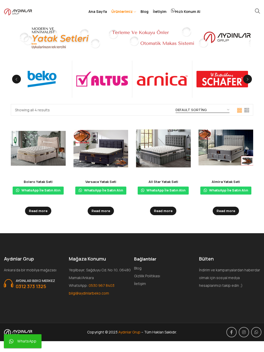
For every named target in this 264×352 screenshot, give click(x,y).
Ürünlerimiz (122, 11)
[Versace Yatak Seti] (100, 148)
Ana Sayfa (97, 11)
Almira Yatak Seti (226, 181)
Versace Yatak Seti (100, 181)
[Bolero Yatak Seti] (38, 148)
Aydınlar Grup (129, 332)
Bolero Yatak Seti (38, 181)
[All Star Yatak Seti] (163, 148)
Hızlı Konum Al (187, 11)
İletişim (160, 11)
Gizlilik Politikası (147, 275)
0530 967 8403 (101, 285)
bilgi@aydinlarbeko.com (89, 293)
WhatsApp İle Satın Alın (40, 190)
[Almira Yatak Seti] (226, 148)
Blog (144, 11)
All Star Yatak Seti (163, 181)
